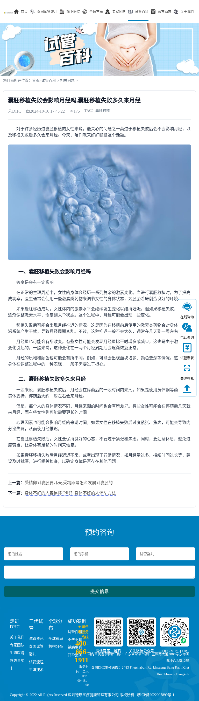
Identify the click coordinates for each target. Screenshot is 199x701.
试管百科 (141, 11)
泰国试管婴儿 (47, 11)
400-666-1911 (82, 651)
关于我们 (187, 11)
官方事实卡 (17, 664)
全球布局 (96, 11)
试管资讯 (36, 639)
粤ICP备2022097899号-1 (155, 695)
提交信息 (99, 591)
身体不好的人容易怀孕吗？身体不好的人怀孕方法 (70, 493)
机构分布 (55, 646)
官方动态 (164, 11)
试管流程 (36, 662)
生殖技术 (36, 670)
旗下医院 (73, 11)
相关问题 (67, 81)
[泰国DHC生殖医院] (8, 13)
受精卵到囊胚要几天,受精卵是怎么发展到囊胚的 (69, 482)
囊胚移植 (102, 111)
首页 (24, 11)
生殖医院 (17, 653)
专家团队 (119, 11)
